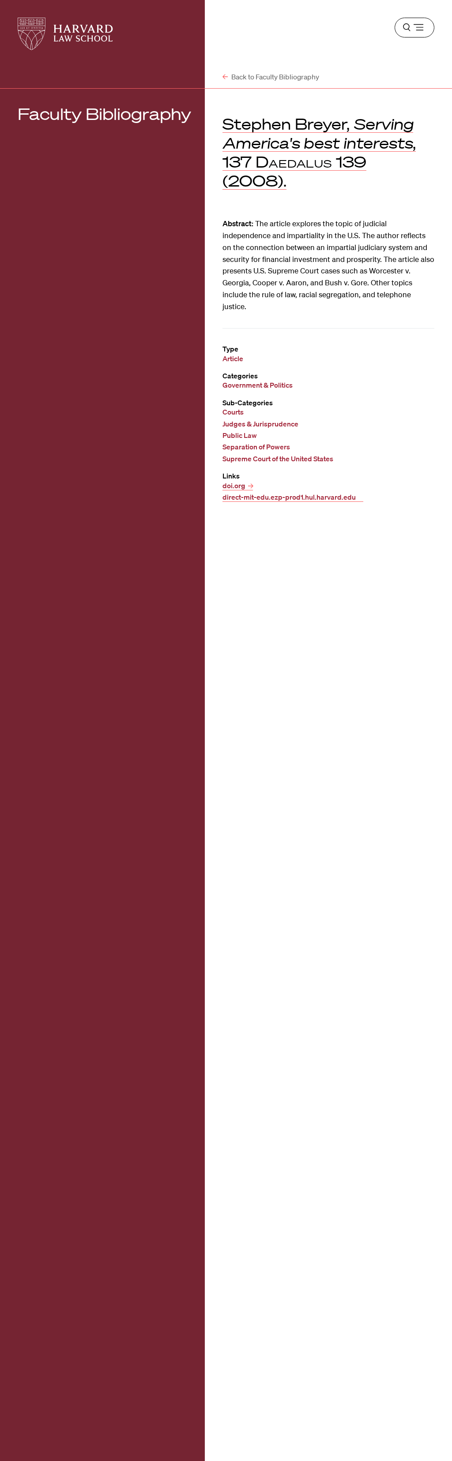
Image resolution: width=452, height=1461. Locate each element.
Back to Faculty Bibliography (274, 76)
